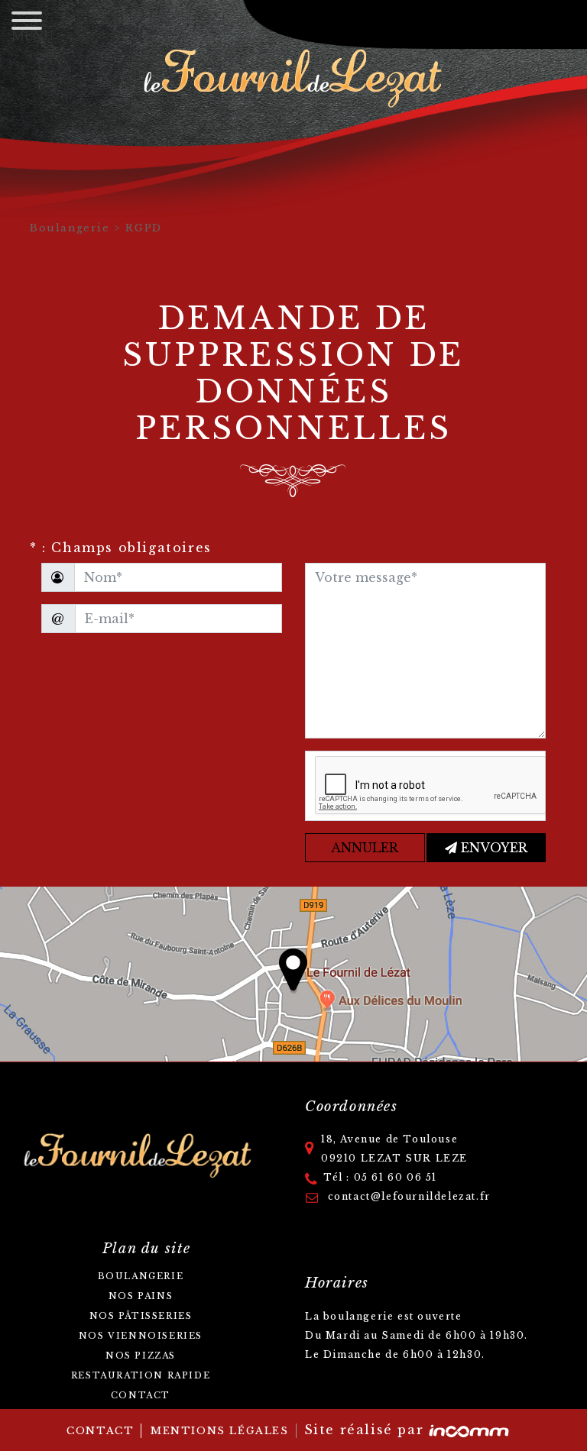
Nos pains (141, 1296)
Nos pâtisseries (141, 1315)
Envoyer (492, 847)
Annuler (364, 847)
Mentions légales (220, 1430)
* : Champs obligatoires (121, 547)
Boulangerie (72, 228)
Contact (140, 1395)
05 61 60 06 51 (395, 1177)
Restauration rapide (140, 1375)
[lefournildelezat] (294, 74)
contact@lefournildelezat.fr (407, 1196)
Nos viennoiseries (141, 1335)
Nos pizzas (140, 1355)
